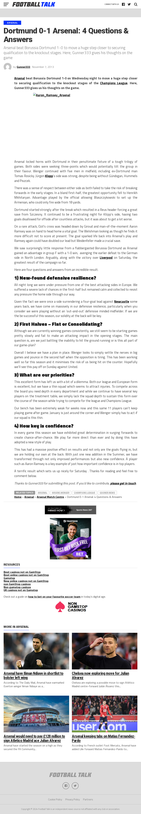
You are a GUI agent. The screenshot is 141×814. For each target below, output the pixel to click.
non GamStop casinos (17, 584)
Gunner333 (23, 67)
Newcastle (121, 301)
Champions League (113, 83)
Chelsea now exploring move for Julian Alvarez (100, 675)
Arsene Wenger (60, 492)
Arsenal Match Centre (50, 497)
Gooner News (107, 492)
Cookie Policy (55, 799)
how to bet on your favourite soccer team (54, 597)
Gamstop (9, 578)
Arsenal (19, 78)
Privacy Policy (72, 799)
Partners (88, 799)
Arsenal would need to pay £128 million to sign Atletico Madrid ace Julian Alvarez (34, 738)
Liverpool (106, 257)
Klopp (49, 175)
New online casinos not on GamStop (26, 581)
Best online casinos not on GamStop (26, 575)
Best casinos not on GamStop (22, 572)
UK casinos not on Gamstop (21, 590)
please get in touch (123, 483)
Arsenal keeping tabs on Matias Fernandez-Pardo (103, 738)
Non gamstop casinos (17, 587)
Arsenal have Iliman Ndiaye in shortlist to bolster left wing (33, 675)
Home (17, 497)
